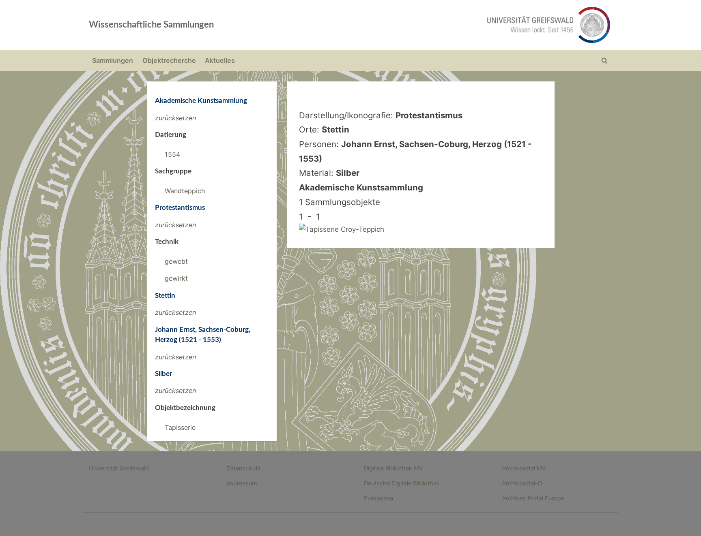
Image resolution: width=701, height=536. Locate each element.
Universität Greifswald (119, 468)
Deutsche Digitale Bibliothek (402, 483)
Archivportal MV (524, 468)
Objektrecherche (169, 60)
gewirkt (176, 278)
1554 (172, 154)
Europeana (378, 498)
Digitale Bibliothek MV (393, 468)
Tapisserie (180, 427)
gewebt (176, 261)
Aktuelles (220, 60)
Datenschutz (243, 468)
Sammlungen (112, 60)
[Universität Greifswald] (466, 25)
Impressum (241, 483)
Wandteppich (185, 191)
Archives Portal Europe (533, 498)
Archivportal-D (522, 483)
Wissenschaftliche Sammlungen (151, 24)
